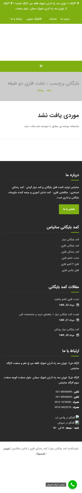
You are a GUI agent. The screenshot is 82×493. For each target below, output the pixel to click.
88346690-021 (64, 397)
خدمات (53, 19)
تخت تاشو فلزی (70, 258)
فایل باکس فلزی (70, 270)
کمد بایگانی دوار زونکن (66, 329)
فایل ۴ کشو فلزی (70, 264)
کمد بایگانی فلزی (70, 246)
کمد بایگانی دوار (70, 239)
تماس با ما (69, 209)
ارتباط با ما (16, 19)
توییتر (7, 449)
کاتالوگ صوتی (34, 19)
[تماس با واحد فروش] (72, 484)
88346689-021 (64, 392)
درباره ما (65, 19)
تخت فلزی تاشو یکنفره (66, 299)
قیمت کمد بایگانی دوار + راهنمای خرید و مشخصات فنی (49, 314)
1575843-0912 (63, 402)
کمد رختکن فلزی (70, 252)
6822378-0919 (63, 407)
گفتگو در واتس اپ (65, 418)
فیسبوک (40, 454)
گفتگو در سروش (66, 423)
